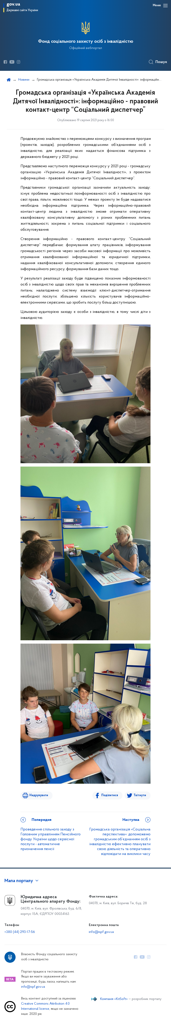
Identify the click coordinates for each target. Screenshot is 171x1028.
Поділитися (109, 795)
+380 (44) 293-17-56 (19, 932)
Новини (23, 80)
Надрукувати (38, 795)
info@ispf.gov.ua (101, 932)
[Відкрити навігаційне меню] (165, 5)
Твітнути (140, 795)
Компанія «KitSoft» (114, 999)
